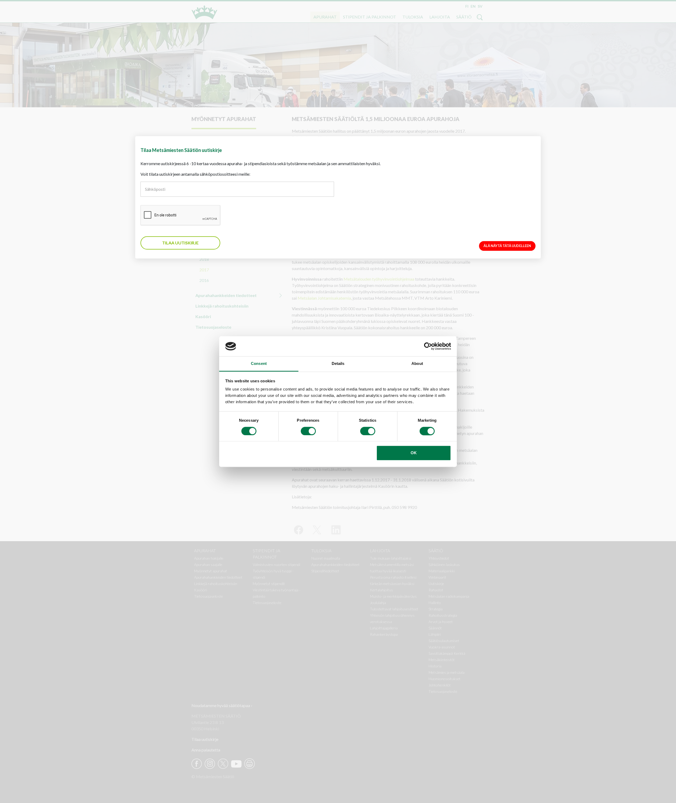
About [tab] (417, 363)
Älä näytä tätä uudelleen (507, 246)
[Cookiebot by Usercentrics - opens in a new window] (428, 346)
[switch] (308, 431)
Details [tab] (338, 363)
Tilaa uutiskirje (180, 242)
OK (414, 453)
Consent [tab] (259, 363)
